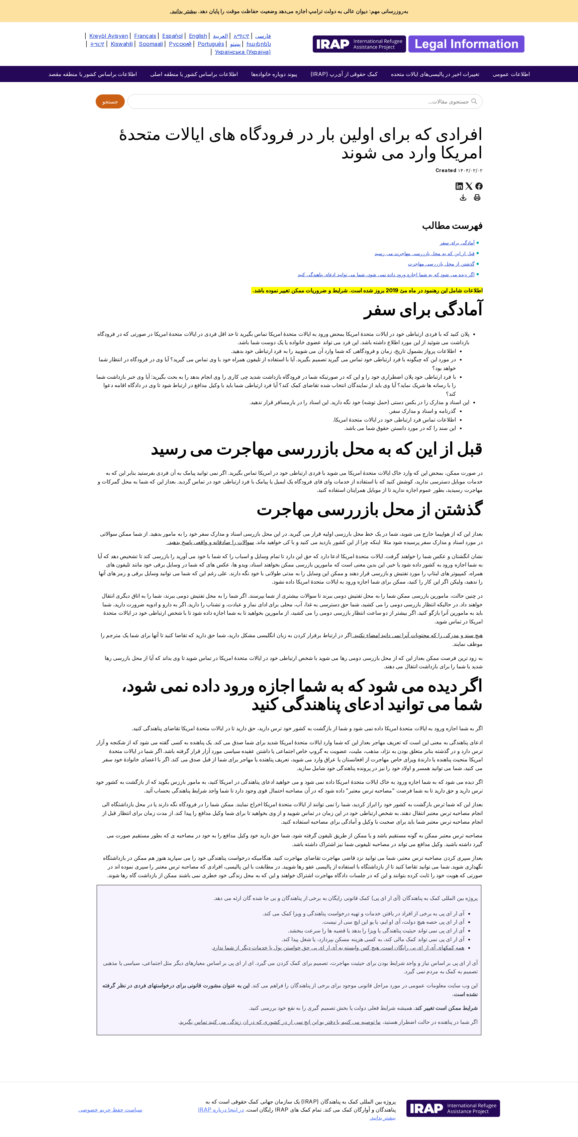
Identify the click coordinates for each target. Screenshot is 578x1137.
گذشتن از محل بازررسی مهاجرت (441, 264)
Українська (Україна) (243, 52)
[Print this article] (477, 197)
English (198, 35)
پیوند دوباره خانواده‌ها (274, 74)
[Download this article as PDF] (463, 197)
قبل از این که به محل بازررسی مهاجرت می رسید (425, 253)
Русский (180, 44)
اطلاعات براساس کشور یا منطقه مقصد (93, 74)
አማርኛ (242, 35)
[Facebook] (479, 186)
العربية (220, 35)
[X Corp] (469, 186)
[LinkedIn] (459, 186)
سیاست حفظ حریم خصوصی (110, 1109)
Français (145, 35)
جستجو (110, 101)
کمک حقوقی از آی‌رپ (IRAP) (344, 74)
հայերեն (259, 44)
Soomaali (151, 44)
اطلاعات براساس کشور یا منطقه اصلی (194, 74)
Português (211, 44)
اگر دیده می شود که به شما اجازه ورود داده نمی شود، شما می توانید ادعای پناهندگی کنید (386, 274)
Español (172, 35)
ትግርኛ (97, 44)
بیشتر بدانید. (183, 11)
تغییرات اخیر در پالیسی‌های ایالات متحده (435, 74)
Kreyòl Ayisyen (108, 35)
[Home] (418, 44)
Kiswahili (122, 44)
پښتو (235, 44)
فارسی (263, 35)
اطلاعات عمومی (511, 74)
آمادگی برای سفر (457, 242)
